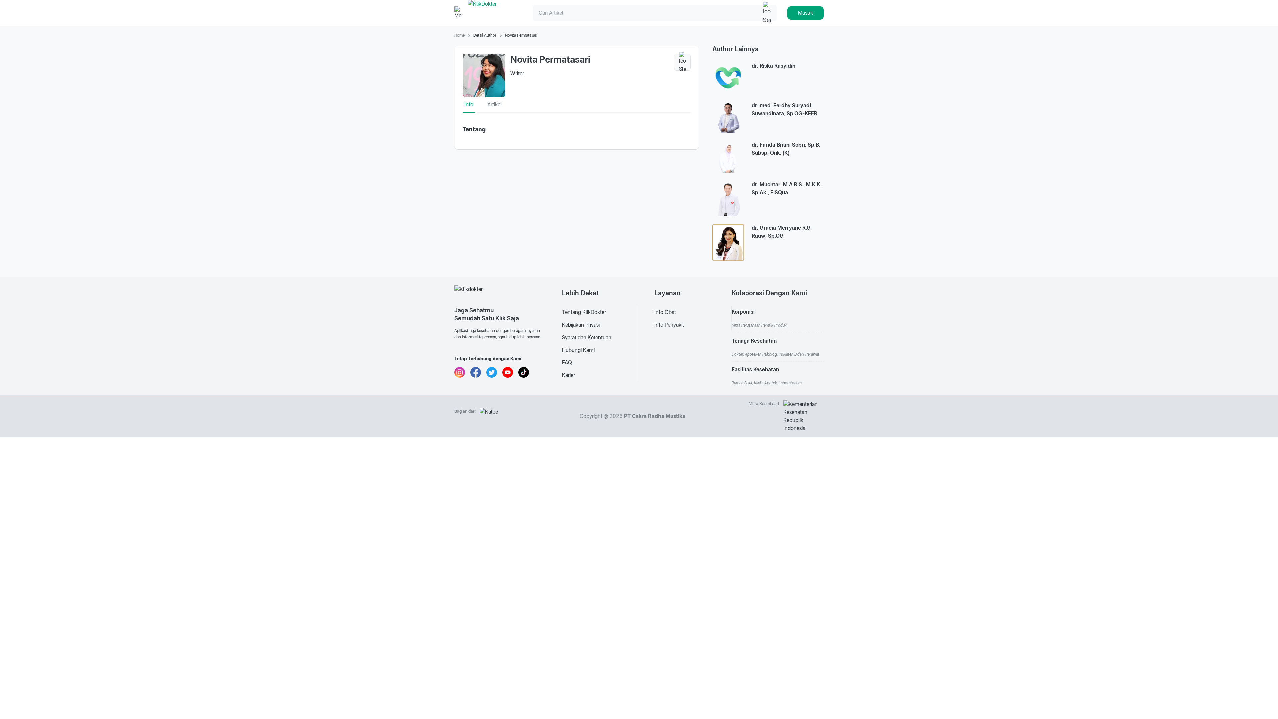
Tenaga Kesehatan (754, 341)
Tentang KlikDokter (584, 312)
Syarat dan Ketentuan (586, 337)
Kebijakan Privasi (581, 325)
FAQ (567, 363)
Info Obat (665, 312)
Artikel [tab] (494, 104)
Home (459, 35)
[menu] (600, 325)
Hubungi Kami (578, 350)
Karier (568, 375)
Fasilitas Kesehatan (755, 369)
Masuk (805, 13)
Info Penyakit (669, 325)
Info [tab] (468, 104)
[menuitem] (600, 312)
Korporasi (743, 312)
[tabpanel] (577, 129)
